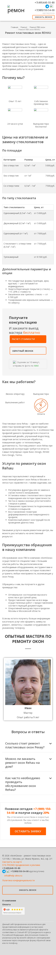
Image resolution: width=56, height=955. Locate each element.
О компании (9, 900)
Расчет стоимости (23, 339)
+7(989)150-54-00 (45, 10)
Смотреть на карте (12, 861)
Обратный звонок (22, 350)
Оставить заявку (28, 831)
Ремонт (24, 27)
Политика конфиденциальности (18, 880)
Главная (14, 27)
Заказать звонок (43, 17)
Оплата (6, 904)
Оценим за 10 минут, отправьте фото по (26, 364)
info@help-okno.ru (13, 875)
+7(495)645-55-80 (45, 2)
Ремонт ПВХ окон (37, 27)
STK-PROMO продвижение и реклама (21, 865)
